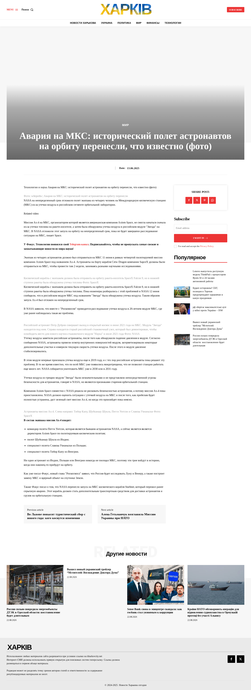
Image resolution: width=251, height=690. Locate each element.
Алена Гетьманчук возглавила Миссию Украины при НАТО (128, 516)
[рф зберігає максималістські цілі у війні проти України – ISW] (182, 308)
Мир (125, 125)
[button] (28, 9)
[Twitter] (196, 200)
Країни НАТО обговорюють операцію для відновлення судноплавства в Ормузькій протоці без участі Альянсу (213, 612)
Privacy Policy (206, 246)
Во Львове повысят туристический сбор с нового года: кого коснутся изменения (56, 516)
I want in (198, 238)
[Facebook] (188, 200)
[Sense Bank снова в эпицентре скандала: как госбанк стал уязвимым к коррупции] (155, 585)
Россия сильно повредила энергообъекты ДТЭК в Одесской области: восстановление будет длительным (33, 612)
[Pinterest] (204, 200)
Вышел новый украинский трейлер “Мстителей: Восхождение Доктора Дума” (208, 325)
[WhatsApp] (212, 200)
